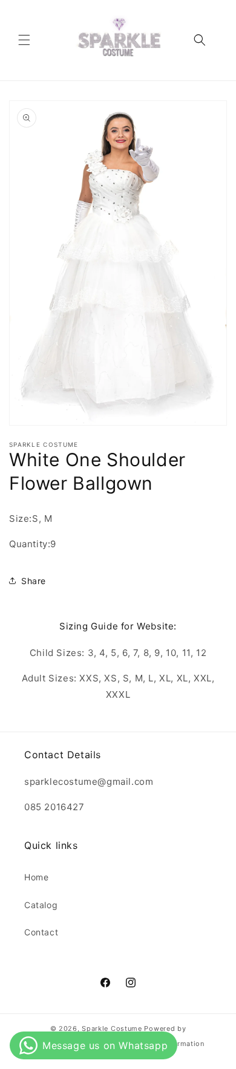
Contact (41, 932)
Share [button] (33, 581)
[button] (24, 40)
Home (36, 877)
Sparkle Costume (112, 1028)
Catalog (40, 905)
